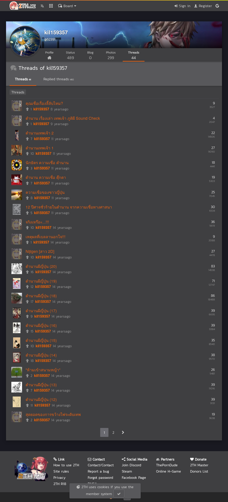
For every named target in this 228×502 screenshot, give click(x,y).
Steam (127, 471)
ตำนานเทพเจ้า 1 (40, 148)
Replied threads (58, 79)
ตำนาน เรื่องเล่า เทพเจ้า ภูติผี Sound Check (63, 118)
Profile (49, 52)
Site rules (61, 471)
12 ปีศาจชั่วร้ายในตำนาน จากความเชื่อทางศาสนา (69, 207)
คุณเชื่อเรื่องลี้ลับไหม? (44, 103)
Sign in (184, 5)
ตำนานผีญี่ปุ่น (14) (41, 355)
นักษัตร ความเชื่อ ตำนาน (47, 162)
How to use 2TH (66, 465)
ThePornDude (167, 465)
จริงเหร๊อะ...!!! (37, 222)
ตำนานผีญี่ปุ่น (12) (41, 399)
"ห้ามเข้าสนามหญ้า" (43, 369)
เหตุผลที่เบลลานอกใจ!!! (45, 236)
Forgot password (100, 477)
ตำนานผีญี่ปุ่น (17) (41, 310)
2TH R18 (59, 483)
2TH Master (199, 465)
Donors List (199, 471)
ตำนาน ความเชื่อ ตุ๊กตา (46, 177)
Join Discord (131, 465)
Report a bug (98, 471)
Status (70, 55)
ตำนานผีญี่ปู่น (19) (41, 281)
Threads (133, 55)
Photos (111, 55)
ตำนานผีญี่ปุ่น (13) (41, 384)
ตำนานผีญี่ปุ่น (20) (41, 266)
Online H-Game (168, 471)
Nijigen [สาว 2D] (40, 251)
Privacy (59, 477)
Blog (90, 55)
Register (204, 5)
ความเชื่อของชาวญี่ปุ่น (45, 192)
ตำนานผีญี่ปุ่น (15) (41, 340)
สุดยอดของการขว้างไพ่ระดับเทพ (53, 414)
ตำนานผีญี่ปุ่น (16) (41, 325)
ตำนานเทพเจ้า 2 (40, 133)
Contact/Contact (101, 465)
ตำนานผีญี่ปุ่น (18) (41, 295)
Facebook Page (134, 477)
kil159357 (56, 32)
